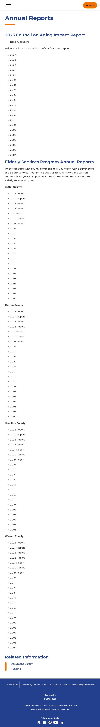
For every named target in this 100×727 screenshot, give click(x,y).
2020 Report (17, 218)
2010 (13, 125)
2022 (13, 65)
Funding (16, 668)
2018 (13, 84)
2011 (12, 120)
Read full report (19, 41)
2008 (13, 135)
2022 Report (17, 208)
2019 (13, 80)
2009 (13, 129)
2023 (13, 60)
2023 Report (17, 203)
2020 (13, 75)
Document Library (21, 663)
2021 (13, 70)
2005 (13, 150)
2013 (13, 110)
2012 (13, 115)
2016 (13, 95)
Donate (90, 5)
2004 (13, 155)
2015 (12, 100)
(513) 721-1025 (50, 699)
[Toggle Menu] (8, 5)
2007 (13, 140)
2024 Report (17, 198)
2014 (13, 105)
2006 (13, 145)
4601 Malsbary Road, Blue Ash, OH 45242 (50, 709)
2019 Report (17, 223)
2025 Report (17, 193)
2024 (13, 55)
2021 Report (17, 213)
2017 (13, 90)
